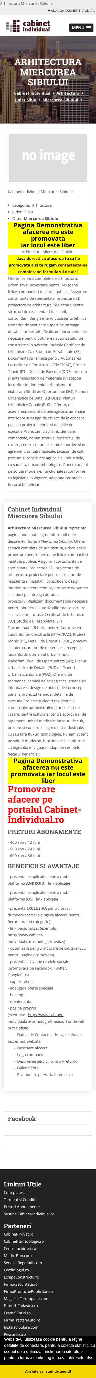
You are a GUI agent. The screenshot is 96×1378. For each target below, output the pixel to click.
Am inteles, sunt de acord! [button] (48, 1371)
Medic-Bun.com (18, 1255)
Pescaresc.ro (15, 1334)
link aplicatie (58, 883)
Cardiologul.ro (16, 1270)
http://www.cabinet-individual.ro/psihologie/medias (36, 1018)
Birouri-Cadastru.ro (21, 1305)
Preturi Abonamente (22, 1206)
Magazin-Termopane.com (26, 1298)
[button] (81, 28)
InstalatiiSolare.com (21, 1327)
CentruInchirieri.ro (20, 1248)
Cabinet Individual (32, 93)
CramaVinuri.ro (17, 1312)
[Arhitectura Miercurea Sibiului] (48, 158)
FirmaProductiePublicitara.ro (29, 1291)
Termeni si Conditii (20, 1199)
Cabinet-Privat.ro (19, 1234)
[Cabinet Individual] (33, 25)
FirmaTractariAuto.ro (22, 1320)
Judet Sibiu (25, 99)
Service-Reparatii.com (23, 1262)
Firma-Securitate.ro (21, 1284)
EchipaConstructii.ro (21, 1277)
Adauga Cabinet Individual (72, 10)
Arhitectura (68, 93)
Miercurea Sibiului (60, 99)
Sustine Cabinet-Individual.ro (29, 1214)
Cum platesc (14, 1192)
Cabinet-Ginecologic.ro (24, 1241)
